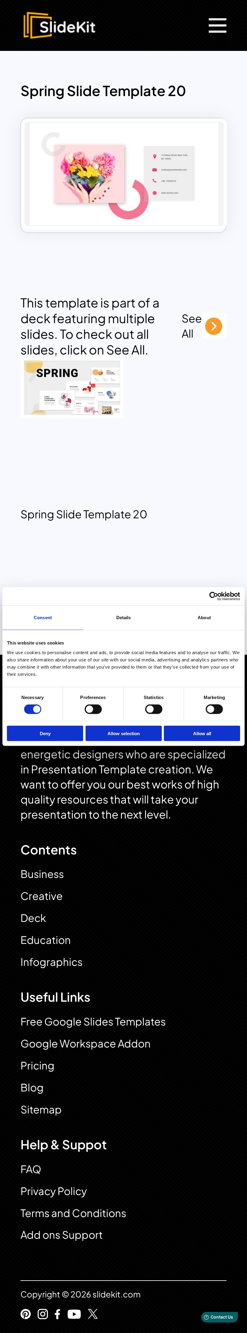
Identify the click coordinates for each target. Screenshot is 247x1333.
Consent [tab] (43, 617)
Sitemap (41, 1109)
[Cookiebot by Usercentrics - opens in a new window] (213, 596)
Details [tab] (123, 617)
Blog (32, 1087)
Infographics (51, 961)
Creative (41, 895)
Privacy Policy (53, 1191)
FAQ (30, 1169)
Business (42, 873)
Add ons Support (61, 1234)
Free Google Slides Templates (93, 1021)
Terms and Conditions (73, 1213)
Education (45, 939)
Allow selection (124, 733)
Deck (33, 917)
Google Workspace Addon (85, 1043)
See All (192, 325)
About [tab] (204, 617)
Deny (45, 733)
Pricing (37, 1065)
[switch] (93, 709)
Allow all (202, 733)
